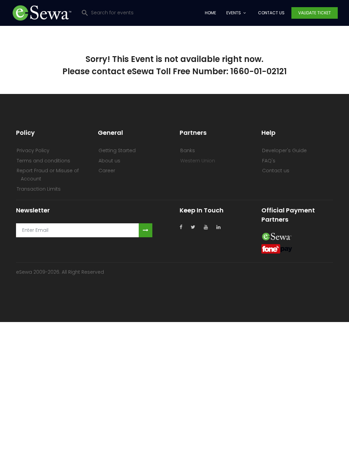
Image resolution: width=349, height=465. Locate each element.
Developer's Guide (284, 150)
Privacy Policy (33, 150)
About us (109, 160)
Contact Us (271, 13)
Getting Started (117, 150)
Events (233, 13)
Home (210, 13)
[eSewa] (276, 236)
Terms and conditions (43, 160)
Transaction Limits (39, 189)
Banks (187, 150)
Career (106, 170)
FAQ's (268, 160)
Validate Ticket (314, 13)
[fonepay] (276, 248)
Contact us (275, 170)
